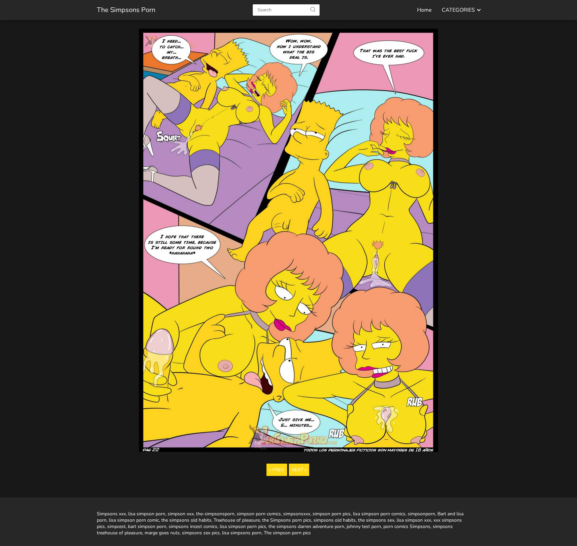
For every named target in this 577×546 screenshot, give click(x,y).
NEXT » (299, 470)
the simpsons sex (376, 520)
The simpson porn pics (287, 533)
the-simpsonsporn (215, 514)
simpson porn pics (332, 514)
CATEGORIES (458, 10)
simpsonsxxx (296, 514)
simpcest (116, 526)
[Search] (313, 9)
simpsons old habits (335, 520)
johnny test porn (364, 526)
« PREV (276, 470)
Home (424, 10)
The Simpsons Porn (126, 9)
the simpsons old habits (186, 520)
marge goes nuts (162, 533)
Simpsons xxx (111, 514)
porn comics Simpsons (406, 526)
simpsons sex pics (201, 533)
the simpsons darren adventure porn (306, 526)
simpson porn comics (259, 514)
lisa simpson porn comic (134, 520)
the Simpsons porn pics (286, 520)
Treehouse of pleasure (237, 520)
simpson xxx (181, 514)
